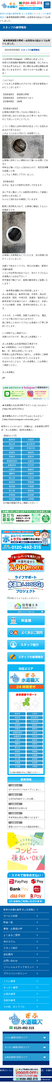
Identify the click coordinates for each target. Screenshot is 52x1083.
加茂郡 (31, 495)
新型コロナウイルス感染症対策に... (25, 827)
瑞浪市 (31, 452)
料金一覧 (8, 922)
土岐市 (31, 461)
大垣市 (31, 439)
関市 (12, 448)
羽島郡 (31, 482)
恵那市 (31, 456)
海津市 (12, 482)
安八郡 (12, 490)
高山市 (12, 444)
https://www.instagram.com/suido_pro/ (20, 419)
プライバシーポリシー (15, 973)
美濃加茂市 (12, 461)
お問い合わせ (10, 960)
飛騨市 (12, 473)
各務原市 (12, 465)
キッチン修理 (10, 987)
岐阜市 (12, 439)
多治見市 (31, 444)
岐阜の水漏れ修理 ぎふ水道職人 (19, 909)
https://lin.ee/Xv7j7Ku (12, 409)
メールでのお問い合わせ (30, 8)
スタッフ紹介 (10, 947)
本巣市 (31, 473)
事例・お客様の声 (12, 928)
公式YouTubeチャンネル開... (22, 799)
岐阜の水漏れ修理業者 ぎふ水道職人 (17, 13)
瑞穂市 (31, 469)
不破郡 (31, 486)
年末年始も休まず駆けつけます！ (24, 817)
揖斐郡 (31, 490)
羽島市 (12, 456)
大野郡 (31, 499)
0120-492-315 (24, 1028)
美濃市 (12, 452)
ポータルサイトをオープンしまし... (25, 789)
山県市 (12, 469)
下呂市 (31, 478)
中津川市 (31, 448)
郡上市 (12, 478)
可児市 (31, 465)
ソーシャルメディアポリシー (18, 967)
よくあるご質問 (11, 935)
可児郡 (12, 499)
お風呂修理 (9, 993)
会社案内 (8, 954)
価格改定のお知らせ (18, 808)
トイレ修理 (9, 981)
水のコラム (9, 941)
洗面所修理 (9, 1000)
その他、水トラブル (14, 1006)
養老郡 (12, 486)
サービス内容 (10, 916)
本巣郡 (12, 495)
